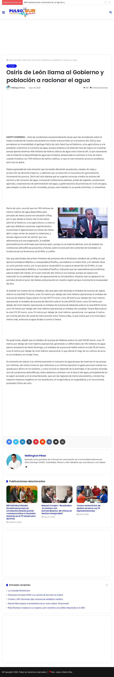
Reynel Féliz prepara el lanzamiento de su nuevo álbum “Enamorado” (38, 603)
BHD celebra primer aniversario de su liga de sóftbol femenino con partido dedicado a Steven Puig (66, 2)
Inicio (10, 60)
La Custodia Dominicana (19, 590)
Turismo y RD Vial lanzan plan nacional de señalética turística (35, 599)
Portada (18, 60)
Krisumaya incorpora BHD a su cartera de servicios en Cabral (35, 595)
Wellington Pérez (18, 88)
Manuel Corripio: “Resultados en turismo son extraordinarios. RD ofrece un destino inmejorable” (57, 509)
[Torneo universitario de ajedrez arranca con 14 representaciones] (92, 494)
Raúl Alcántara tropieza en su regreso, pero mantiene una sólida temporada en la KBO (46, 608)
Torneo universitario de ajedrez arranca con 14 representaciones (89, 508)
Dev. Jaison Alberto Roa (61, 672)
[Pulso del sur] (22, 12)
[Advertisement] (57, 28)
